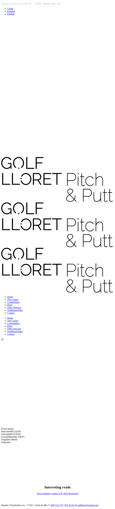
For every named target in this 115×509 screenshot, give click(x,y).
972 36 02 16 (70, 505)
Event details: (7, 429)
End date (5, 434)
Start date (5, 431)
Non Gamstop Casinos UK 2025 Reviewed (57, 493)
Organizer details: (9, 439)
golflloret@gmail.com (88, 505)
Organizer (6, 442)
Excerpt (5, 437)
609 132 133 (57, 505)
